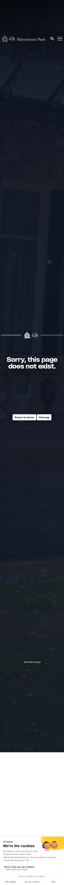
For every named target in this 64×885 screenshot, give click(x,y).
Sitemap (44, 417)
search (52, 38)
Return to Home (24, 417)
